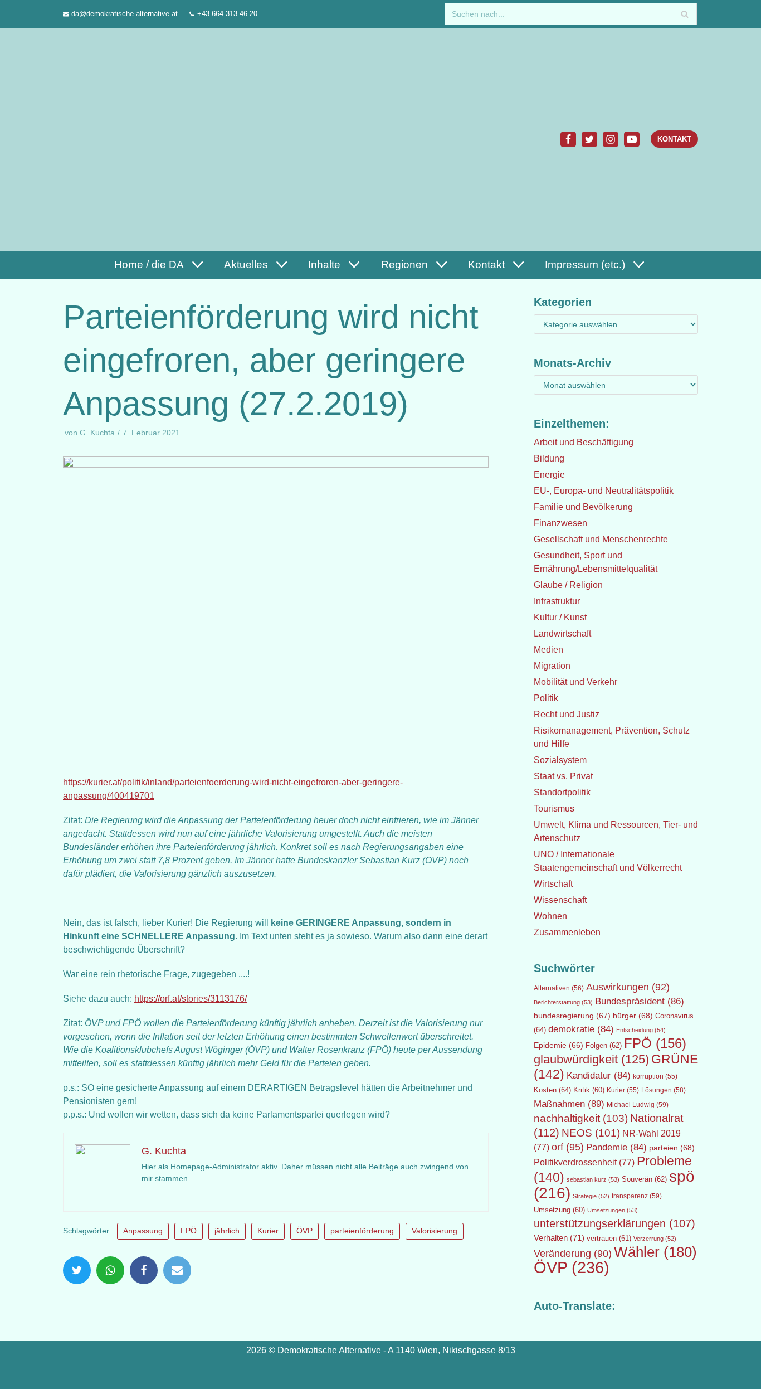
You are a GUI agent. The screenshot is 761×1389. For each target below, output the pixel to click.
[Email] (177, 1270)
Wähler (655, 1252)
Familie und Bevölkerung (583, 507)
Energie (549, 474)
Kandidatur (599, 1075)
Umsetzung (559, 1210)
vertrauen (609, 1238)
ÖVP (304, 1231)
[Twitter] (589, 139)
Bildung (549, 458)
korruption (655, 1076)
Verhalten (559, 1237)
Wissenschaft (560, 900)
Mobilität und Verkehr (575, 682)
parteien (672, 1147)
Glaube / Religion (568, 585)
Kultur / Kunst (560, 617)
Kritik (588, 1090)
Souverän (644, 1179)
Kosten (552, 1090)
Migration (552, 666)
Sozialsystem (560, 760)
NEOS (591, 1133)
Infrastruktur (557, 601)
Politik (546, 698)
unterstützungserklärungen (614, 1223)
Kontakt (674, 139)
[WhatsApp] (110, 1270)
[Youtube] (632, 139)
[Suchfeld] (684, 14)
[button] (196, 264)
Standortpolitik (562, 792)
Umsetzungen (612, 1210)
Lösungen (663, 1090)
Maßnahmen (569, 1103)
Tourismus (554, 808)
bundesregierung (572, 1015)
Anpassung (143, 1231)
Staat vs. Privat (563, 776)
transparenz (637, 1196)
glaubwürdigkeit (591, 1059)
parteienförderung (362, 1231)
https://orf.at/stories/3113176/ (190, 998)
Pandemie (616, 1147)
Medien (548, 649)
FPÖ (189, 1231)
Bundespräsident (639, 1001)
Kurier (268, 1231)
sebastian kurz (593, 1179)
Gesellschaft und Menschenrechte (601, 539)
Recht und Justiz (566, 714)
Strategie (591, 1196)
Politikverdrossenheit (584, 1162)
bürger (633, 1015)
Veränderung (573, 1253)
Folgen (604, 1045)
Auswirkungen (628, 987)
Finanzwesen (560, 523)
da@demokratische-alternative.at (124, 13)
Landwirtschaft (562, 633)
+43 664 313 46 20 (227, 13)
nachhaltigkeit (581, 1118)
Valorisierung (434, 1231)
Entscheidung (641, 1030)
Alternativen (559, 988)
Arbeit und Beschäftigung (583, 442)
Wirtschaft (553, 883)
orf (568, 1147)
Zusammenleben (567, 932)
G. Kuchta (97, 433)
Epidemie (558, 1045)
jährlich (227, 1231)
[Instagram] (610, 139)
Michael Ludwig (638, 1105)
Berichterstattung (563, 1002)
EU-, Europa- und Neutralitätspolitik (604, 491)
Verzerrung (654, 1238)
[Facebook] (568, 139)
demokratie (581, 1029)
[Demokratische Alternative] (116, 139)
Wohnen (550, 916)
